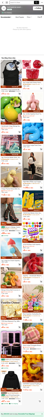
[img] (11, 87)
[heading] (19, 7)
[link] (3, 8)
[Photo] (3, 13)
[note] (5, 236)
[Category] (7, 2)
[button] (3, 2)
